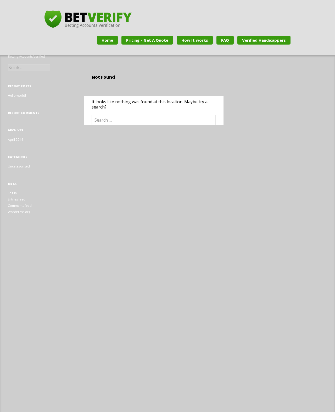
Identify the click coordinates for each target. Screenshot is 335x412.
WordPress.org (19, 212)
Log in (12, 193)
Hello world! (17, 95)
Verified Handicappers (264, 40)
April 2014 (15, 139)
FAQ (225, 40)
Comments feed (20, 205)
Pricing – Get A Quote (147, 40)
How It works (194, 40)
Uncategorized (19, 166)
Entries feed (16, 199)
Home (107, 40)
